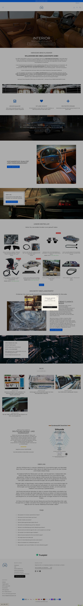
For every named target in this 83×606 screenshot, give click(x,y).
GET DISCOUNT (50, 307)
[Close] (57, 296)
